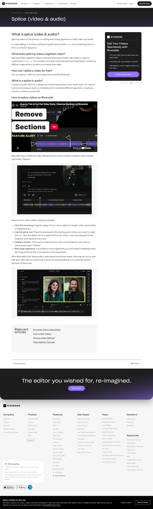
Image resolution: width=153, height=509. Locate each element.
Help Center (131, 450)
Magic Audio (57, 446)
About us (6, 419)
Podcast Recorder (108, 422)
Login (131, 3)
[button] (25, 3)
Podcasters (131, 419)
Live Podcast (106, 425)
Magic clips (57, 436)
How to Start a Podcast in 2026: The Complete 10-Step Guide (22, 468)
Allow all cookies (142, 502)
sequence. (27, 61)
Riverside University (134, 440)
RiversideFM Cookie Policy (51, 505)
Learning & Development (86, 432)
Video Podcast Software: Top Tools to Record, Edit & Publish (21, 478)
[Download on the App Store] (8, 487)
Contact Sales (122, 3)
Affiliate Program (9, 429)
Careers (6, 422)
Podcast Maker (107, 419)
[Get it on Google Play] (21, 487)
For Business (63, 4)
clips (69, 44)
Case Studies (131, 453)
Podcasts (80, 429)
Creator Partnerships (10, 432)
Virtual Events (82, 426)
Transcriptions (58, 439)
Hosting (55, 429)
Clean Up (56, 462)
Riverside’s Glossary (17, 13)
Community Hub (133, 466)
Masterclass (131, 463)
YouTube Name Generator (111, 445)
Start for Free (144, 4)
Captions (56, 442)
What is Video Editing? (44, 338)
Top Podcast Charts (109, 459)
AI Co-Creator (58, 432)
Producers (130, 422)
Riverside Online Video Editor (47, 329)
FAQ (29, 436)
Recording (56, 419)
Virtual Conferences (84, 446)
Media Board (57, 459)
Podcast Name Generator (111, 442)
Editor (55, 426)
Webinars (80, 439)
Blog (128, 456)
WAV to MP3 (107, 439)
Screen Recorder (108, 432)
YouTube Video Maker (110, 429)
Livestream (57, 422)
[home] (9, 3)
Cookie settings (126, 502)
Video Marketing (83, 419)
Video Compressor (109, 435)
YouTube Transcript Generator (113, 455)
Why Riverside (33, 419)
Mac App (31, 429)
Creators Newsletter (134, 460)
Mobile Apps (32, 432)
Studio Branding (58, 469)
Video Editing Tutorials (44, 342)
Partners (6, 426)
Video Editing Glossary (135, 470)
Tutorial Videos (82, 422)
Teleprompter (58, 452)
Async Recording (59, 456)
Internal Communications (86, 436)
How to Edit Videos (42, 334)
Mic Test (105, 449)
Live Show (81, 449)
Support (31, 440)
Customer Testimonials (85, 442)
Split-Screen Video (84, 452)
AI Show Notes (58, 449)
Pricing (73, 4)
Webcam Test (107, 452)
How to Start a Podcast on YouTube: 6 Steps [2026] (20, 472)
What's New (131, 443)
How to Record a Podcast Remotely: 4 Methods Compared (23, 475)
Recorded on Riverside (135, 446)
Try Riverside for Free (123, 74)
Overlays (56, 466)
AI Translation (57, 472)
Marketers (130, 426)
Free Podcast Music (109, 462)
